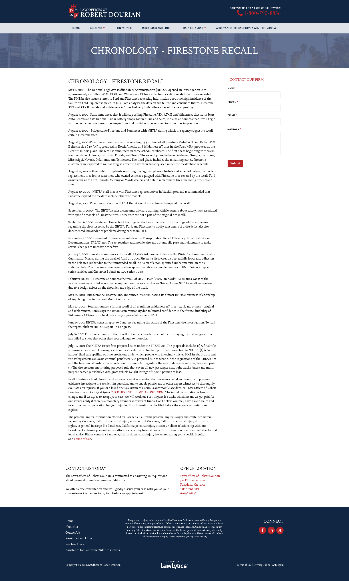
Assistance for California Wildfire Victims (246, 28)
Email (233, 115)
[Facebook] (262, 530)
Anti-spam (278, 564)
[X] (280, 530)
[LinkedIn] (271, 530)
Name (232, 88)
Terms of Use (82, 439)
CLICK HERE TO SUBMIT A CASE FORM (137, 392)
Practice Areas (192, 28)
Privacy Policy (262, 564)
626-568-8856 (188, 493)
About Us (96, 28)
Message (234, 129)
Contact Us (124, 28)
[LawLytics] (174, 565)
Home (76, 28)
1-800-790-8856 (262, 13)
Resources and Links (156, 28)
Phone (233, 102)
